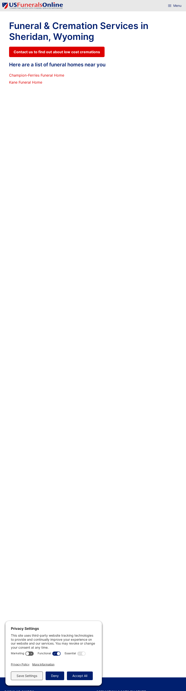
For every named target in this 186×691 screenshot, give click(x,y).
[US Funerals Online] (32, 5)
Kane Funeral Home (25, 82)
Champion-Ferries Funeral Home (36, 75)
